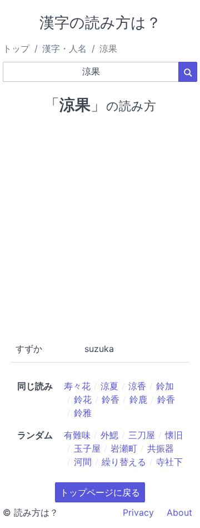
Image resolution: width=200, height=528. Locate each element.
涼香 (137, 386)
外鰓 (109, 435)
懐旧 (174, 435)
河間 (83, 461)
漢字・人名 (64, 48)
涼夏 (109, 386)
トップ (16, 48)
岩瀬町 (124, 448)
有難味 (77, 435)
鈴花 (83, 399)
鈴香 (110, 399)
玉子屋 (87, 448)
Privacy (138, 512)
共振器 (160, 448)
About (179, 512)
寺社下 (169, 461)
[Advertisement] (100, 226)
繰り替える (124, 461)
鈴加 (165, 386)
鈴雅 (83, 412)
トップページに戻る (100, 492)
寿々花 (77, 386)
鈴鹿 (138, 399)
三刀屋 (141, 435)
